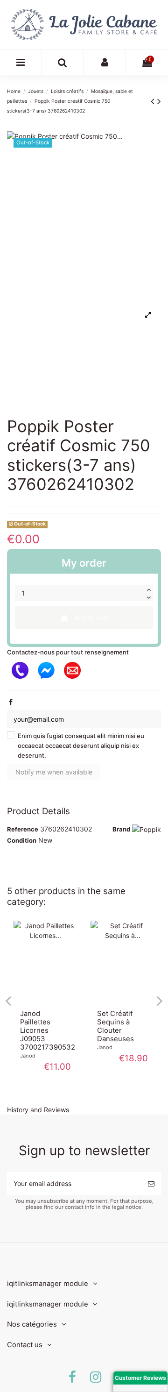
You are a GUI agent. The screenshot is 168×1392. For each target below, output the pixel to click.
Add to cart (91, 617)
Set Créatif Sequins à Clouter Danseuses (115, 1026)
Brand (121, 829)
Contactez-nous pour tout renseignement (68, 652)
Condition (21, 840)
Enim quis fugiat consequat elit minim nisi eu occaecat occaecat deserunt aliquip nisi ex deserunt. (81, 745)
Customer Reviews (140, 1377)
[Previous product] (154, 101)
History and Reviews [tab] (38, 1110)
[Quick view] (45, 1000)
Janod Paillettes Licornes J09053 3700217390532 (47, 1030)
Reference (22, 829)
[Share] (11, 702)
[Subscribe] (151, 1183)
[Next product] (159, 101)
